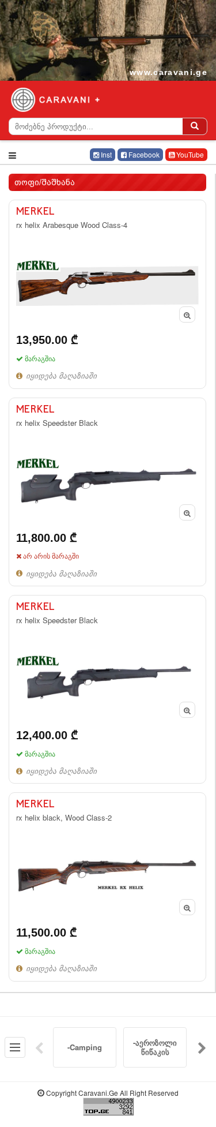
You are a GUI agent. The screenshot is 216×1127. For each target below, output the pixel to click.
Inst (105, 154)
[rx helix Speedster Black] (107, 492)
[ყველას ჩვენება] (15, 1047)
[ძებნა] (195, 126)
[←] (39, 1047)
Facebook (143, 154)
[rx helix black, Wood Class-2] (107, 886)
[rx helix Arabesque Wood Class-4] (107, 294)
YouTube (189, 154)
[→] (202, 1047)
